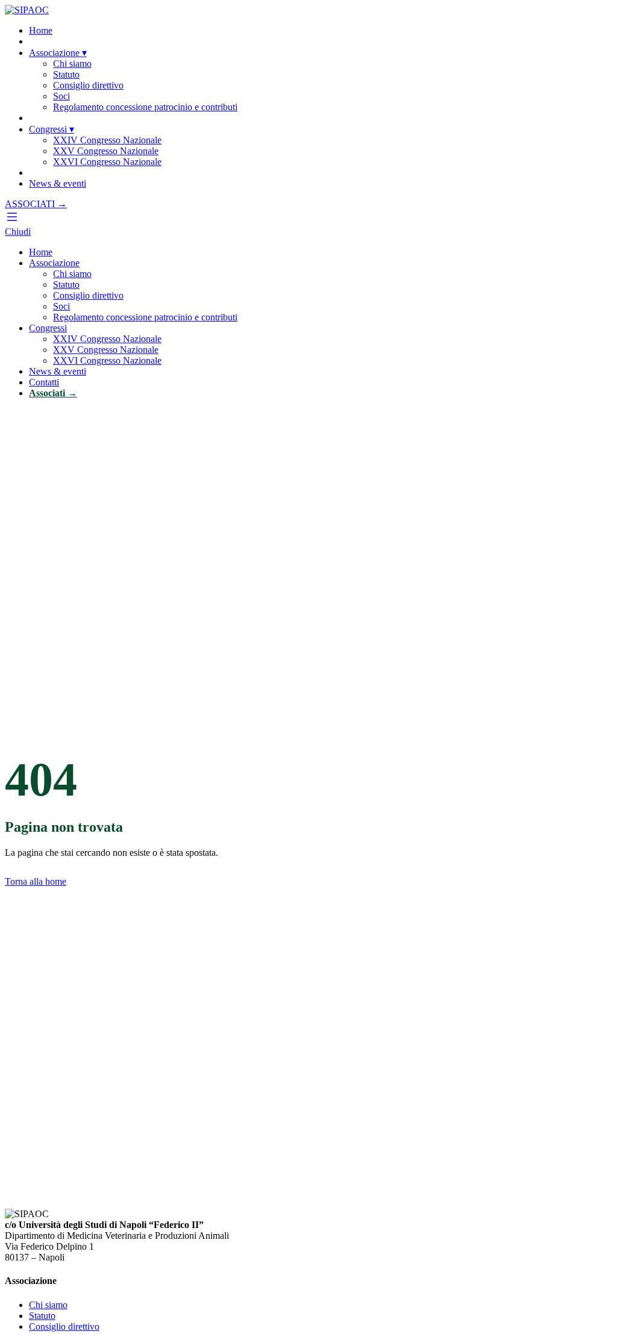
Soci (61, 96)
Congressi (51, 129)
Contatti (44, 382)
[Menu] (12, 221)
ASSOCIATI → (36, 204)
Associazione (58, 53)
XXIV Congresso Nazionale (107, 140)
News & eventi (57, 183)
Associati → (53, 393)
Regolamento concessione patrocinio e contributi (145, 107)
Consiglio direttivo (88, 85)
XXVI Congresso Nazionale (107, 162)
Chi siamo (72, 63)
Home (40, 30)
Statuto (66, 74)
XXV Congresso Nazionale (105, 151)
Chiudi (18, 231)
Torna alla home (35, 881)
